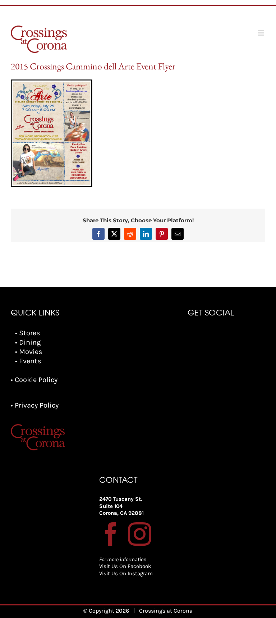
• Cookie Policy (34, 380)
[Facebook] (111, 534)
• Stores (27, 333)
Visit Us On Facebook (125, 566)
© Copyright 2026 (106, 610)
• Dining (28, 342)
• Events (28, 361)
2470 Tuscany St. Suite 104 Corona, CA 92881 (121, 506)
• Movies (28, 351)
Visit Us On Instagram (126, 573)
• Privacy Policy (35, 405)
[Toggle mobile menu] (261, 33)
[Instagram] (139, 534)
